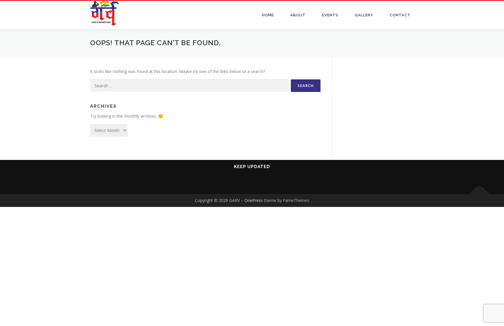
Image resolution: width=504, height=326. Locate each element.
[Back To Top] (479, 194)
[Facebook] (230, 182)
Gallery (364, 15)
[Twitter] (273, 182)
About (298, 15)
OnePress (253, 200)
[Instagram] (259, 182)
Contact (400, 15)
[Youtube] (245, 182)
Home (268, 15)
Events (330, 15)
